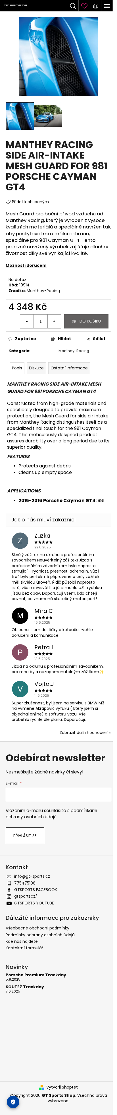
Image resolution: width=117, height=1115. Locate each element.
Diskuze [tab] (36, 368)
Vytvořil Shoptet (62, 1087)
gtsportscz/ (25, 896)
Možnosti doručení (26, 265)
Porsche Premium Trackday (36, 975)
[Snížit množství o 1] (27, 321)
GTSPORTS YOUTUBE (34, 903)
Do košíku (90, 321)
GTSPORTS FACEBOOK (35, 890)
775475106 (24, 883)
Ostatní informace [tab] (69, 368)
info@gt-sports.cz (32, 876)
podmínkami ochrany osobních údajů (51, 814)
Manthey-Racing (43, 291)
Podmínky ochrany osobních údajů (40, 935)
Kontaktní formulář (24, 948)
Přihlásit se (25, 836)
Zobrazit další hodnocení (84, 732)
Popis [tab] (17, 368)
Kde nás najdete (22, 941)
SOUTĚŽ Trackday (25, 987)
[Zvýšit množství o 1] (54, 321)
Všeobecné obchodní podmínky (37, 928)
